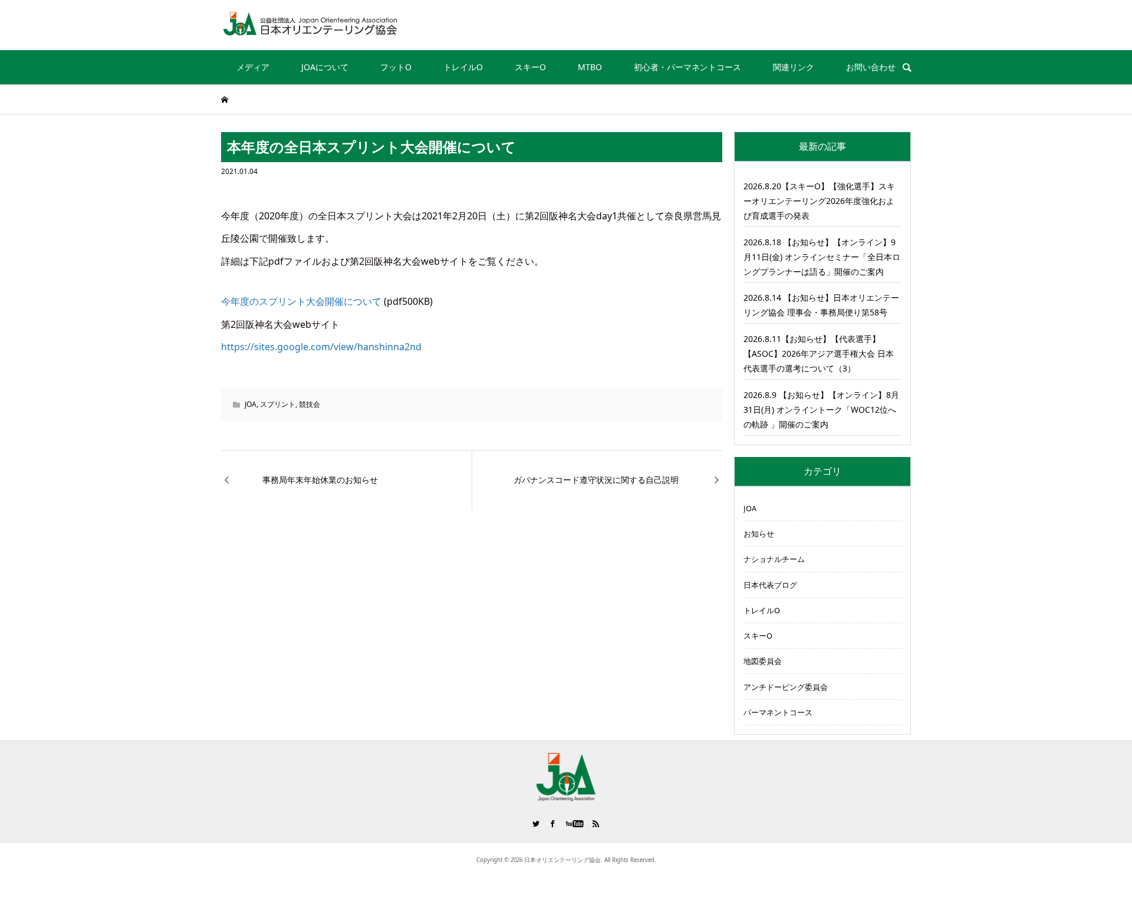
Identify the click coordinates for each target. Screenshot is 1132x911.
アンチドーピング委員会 (785, 687)
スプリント (277, 404)
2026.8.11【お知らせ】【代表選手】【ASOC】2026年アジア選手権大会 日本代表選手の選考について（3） (818, 353)
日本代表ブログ (770, 585)
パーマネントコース (777, 712)
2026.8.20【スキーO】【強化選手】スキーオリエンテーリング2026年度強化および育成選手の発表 (819, 200)
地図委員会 (762, 661)
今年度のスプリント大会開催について (301, 301)
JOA (250, 404)
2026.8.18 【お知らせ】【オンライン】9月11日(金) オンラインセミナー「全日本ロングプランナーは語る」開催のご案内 (821, 256)
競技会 (309, 404)
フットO (396, 67)
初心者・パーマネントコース (687, 67)
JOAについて (324, 67)
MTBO (590, 67)
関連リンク (793, 67)
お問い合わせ (871, 67)
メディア (252, 67)
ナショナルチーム (774, 559)
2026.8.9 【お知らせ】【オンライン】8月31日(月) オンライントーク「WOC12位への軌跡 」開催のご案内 (821, 409)
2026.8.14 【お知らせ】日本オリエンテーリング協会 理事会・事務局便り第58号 (821, 305)
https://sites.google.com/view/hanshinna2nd (321, 346)
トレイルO (463, 67)
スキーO (530, 67)
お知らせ (758, 533)
